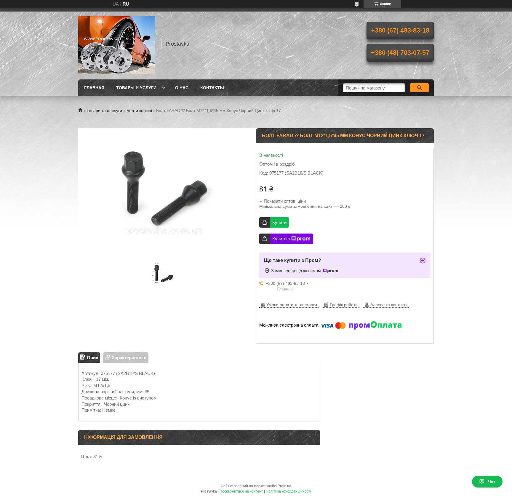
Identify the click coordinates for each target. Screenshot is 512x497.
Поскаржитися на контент (241, 491)
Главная (94, 87)
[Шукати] (419, 87)
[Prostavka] (116, 44)
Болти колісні (139, 110)
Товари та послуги (104, 110)
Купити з (281, 238)
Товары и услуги (136, 87)
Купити (279, 222)
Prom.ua (284, 486)
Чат (491, 481)
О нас (181, 87)
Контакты (212, 87)
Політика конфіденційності (288, 491)
